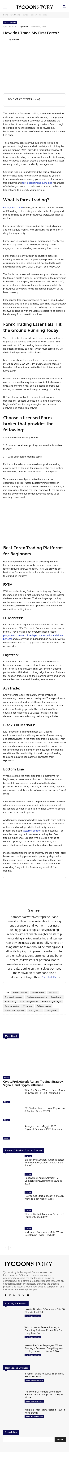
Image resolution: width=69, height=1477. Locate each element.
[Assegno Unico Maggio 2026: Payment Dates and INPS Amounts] (12, 1132)
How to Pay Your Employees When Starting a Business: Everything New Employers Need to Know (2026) (44, 1348)
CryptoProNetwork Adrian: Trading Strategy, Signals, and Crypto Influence (33, 1083)
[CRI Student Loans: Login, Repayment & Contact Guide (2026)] (12, 1114)
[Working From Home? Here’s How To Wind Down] (12, 1416)
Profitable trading (44, 1006)
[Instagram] (10, 1295)
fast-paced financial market (37, 182)
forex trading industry (29, 1001)
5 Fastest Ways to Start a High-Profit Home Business (44, 1375)
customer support (31, 830)
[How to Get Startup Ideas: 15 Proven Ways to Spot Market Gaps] (12, 1198)
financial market (38, 992)
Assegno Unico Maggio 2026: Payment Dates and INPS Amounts (43, 1128)
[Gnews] (28, 1295)
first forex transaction (13, 997)
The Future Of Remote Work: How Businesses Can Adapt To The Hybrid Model (44, 1394)
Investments (15, 15)
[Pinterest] (19, 1295)
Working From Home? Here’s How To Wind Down (45, 1411)
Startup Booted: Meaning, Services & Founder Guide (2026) (45, 1215)
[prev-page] (5, 1248)
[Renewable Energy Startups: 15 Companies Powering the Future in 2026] (12, 1180)
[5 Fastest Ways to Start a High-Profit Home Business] (12, 1380)
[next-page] (10, 1248)
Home (5, 15)
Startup (28, 1156)
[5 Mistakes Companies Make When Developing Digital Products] (12, 1235)
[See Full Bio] (59, 977)
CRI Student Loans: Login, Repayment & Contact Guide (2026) (45, 1110)
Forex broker (56, 997)
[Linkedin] (14, 1295)
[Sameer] (6, 39)
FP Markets (27, 1006)
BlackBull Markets (20, 992)
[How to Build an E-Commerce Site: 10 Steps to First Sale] (12, 1315)
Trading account (35, 1010)
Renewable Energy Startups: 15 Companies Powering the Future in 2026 (43, 1180)
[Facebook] (5, 1295)
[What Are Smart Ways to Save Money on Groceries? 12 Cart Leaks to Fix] (12, 1096)
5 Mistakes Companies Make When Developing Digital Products (44, 1233)
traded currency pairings (14, 1010)
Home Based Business (34, 1380)
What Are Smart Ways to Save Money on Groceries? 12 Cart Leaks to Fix (45, 1091)
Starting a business (33, 1316)
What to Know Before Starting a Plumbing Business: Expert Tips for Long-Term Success (43, 1330)
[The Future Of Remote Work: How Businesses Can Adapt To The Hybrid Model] (12, 1398)
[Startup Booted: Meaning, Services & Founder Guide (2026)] (12, 1217)
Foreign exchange (13, 207)
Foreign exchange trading (37, 997)
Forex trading (10, 1001)
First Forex (53, 992)
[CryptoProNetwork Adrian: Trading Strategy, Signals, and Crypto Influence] (34, 1058)
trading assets (51, 1010)
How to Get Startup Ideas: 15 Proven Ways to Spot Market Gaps (44, 1197)
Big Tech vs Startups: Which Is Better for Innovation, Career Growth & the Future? (44, 1162)
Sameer (15, 39)
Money (6, 1077)
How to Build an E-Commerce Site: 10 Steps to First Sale (45, 1311)
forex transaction (12, 1006)
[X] (23, 1295)
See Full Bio (49, 977)
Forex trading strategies (51, 1001)
